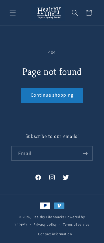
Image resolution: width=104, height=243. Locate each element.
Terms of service (76, 224)
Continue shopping (52, 95)
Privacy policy (45, 224)
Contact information (55, 234)
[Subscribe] (85, 153)
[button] (13, 13)
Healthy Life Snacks (48, 217)
